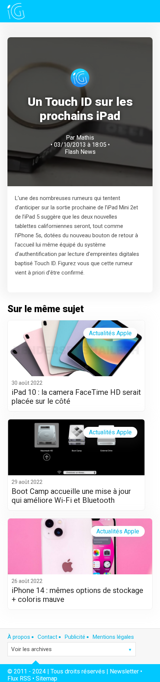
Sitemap (46, 678)
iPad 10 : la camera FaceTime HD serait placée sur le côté (76, 397)
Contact (47, 637)
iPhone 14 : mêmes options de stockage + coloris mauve (77, 595)
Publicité (75, 637)
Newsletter (124, 671)
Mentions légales (113, 637)
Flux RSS (19, 678)
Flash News (80, 151)
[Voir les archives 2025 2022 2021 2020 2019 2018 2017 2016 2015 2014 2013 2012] (71, 649)
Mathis (85, 137)
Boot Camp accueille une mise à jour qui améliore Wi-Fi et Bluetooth (71, 496)
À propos (18, 637)
